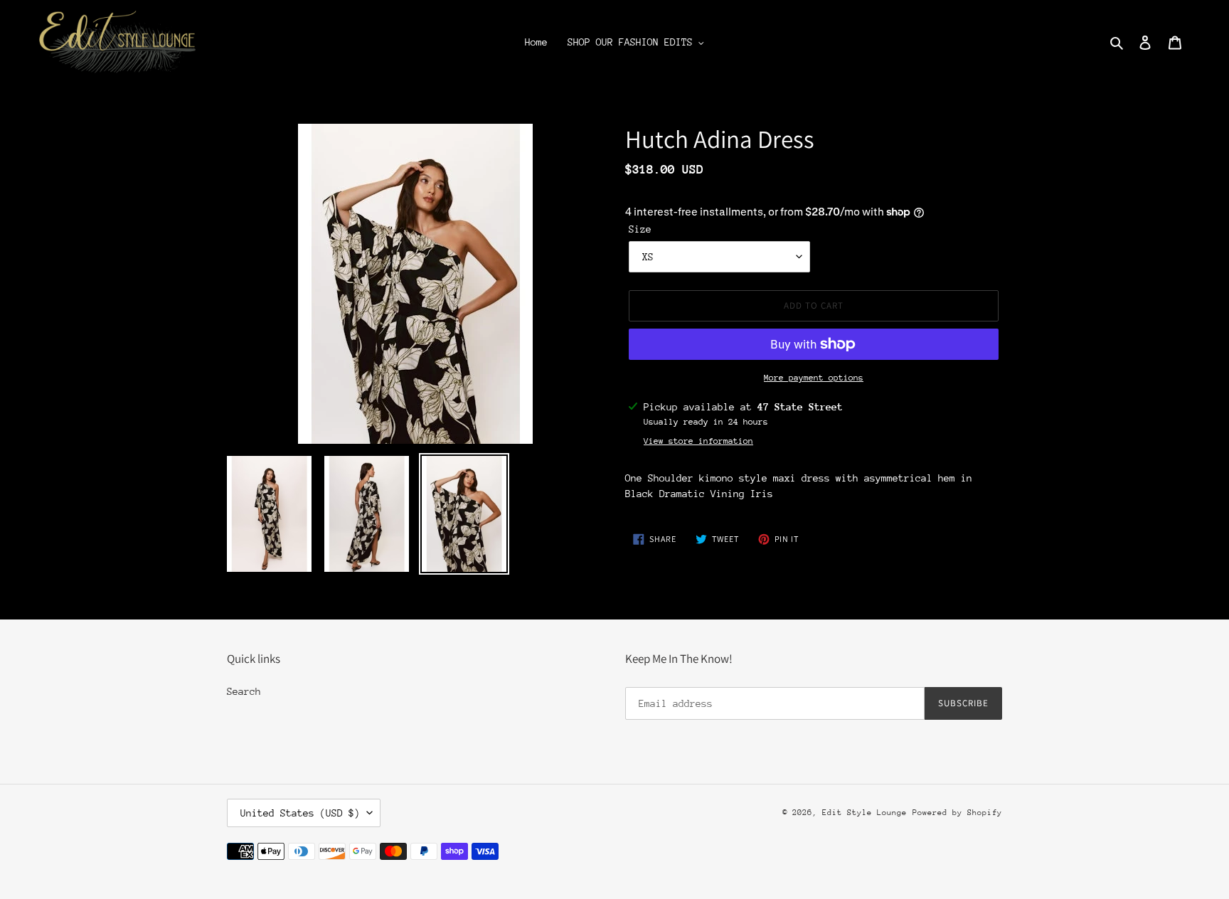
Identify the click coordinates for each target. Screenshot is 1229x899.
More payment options (813, 378)
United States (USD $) (300, 813)
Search (244, 691)
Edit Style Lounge (864, 812)
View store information (698, 441)
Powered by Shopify (957, 812)
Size (640, 229)
